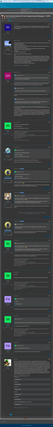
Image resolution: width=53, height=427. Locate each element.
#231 (49, 295)
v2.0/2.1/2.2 (10, 10)
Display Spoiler (19, 303)
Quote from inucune (20, 75)
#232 (49, 315)
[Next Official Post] (46, 188)
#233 (49, 342)
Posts (4, 35)
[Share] (50, 20)
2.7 (18, 10)
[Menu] (52, 1)
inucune (21, 65)
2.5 (15, 10)
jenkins (30, 9)
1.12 (44, 10)
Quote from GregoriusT (20, 195)
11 (8, 20)
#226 (49, 168)
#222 (49, 40)
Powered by (26, 425)
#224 (49, 122)
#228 (49, 221)
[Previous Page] (2, 20)
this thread (28, 134)
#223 (49, 72)
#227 (49, 192)
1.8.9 (35, 10)
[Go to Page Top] (51, 425)
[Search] (46, 1)
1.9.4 (37, 10)
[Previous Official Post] (45, 188)
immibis (21, 140)
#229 (49, 240)
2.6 (17, 10)
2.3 (13, 10)
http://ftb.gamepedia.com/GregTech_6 (32, 213)
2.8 (20, 10)
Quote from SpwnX (19, 224)
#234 (49, 359)
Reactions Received (6, 133)
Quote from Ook (19, 318)
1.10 (40, 10)
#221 (49, 23)
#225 (49, 147)
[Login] (49, 1)
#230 (49, 272)
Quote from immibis (20, 150)
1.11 (42, 10)
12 (11, 414)
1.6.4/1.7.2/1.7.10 (30, 10)
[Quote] (49, 36)
